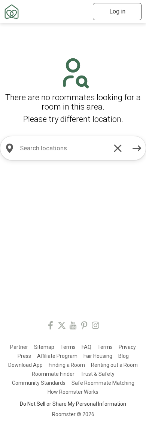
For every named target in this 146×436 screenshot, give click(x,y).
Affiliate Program (57, 356)
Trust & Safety (97, 374)
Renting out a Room (114, 365)
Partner (19, 347)
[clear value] (118, 148)
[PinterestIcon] (84, 326)
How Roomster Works (73, 392)
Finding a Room (67, 365)
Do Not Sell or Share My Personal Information (73, 404)
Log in (117, 11)
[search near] (9, 148)
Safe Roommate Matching (103, 383)
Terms (68, 347)
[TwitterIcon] (61, 326)
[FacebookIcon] (50, 326)
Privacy (127, 347)
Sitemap (44, 347)
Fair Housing (97, 356)
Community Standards (39, 383)
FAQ (86, 347)
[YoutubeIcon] (73, 326)
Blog (123, 356)
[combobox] (63, 148)
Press (24, 356)
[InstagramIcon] (95, 326)
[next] (136, 148)
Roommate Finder (53, 374)
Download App (25, 365)
